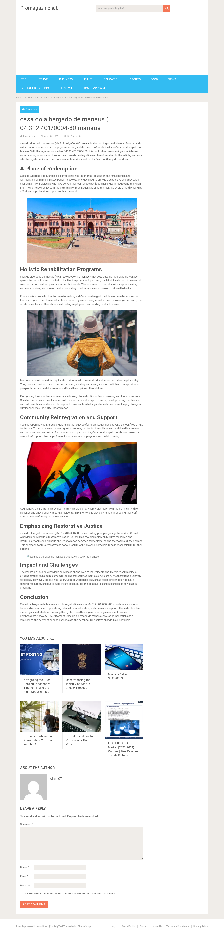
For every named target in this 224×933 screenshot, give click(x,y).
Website (25, 885)
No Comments (74, 136)
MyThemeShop (82, 926)
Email (24, 876)
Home (19, 97)
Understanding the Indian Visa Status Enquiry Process (78, 683)
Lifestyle (66, 88)
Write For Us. (128, 926)
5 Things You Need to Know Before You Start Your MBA (38, 740)
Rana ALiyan (29, 136)
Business (66, 79)
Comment (26, 824)
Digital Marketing (35, 88)
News (172, 79)
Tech (25, 79)
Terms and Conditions (177, 926)
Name (24, 867)
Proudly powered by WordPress (32, 926)
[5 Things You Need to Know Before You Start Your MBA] (39, 716)
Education (112, 79)
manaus (85, 143)
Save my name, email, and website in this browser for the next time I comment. (70, 893)
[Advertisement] (112, 41)
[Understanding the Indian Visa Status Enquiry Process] (81, 659)
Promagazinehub (39, 7)
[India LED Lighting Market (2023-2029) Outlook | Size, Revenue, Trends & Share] (124, 720)
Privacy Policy (200, 926)
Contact (144, 926)
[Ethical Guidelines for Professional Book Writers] (81, 716)
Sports (135, 79)
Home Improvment (97, 88)
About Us (157, 926)
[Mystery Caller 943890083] (124, 657)
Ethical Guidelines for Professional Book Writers (80, 740)
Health (88, 79)
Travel (44, 79)
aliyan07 (56, 779)
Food (154, 79)
